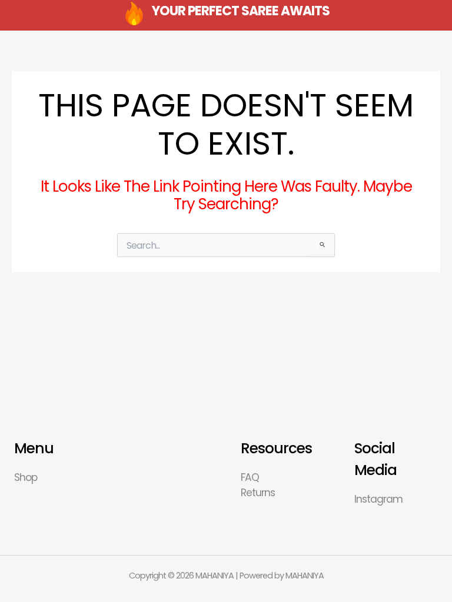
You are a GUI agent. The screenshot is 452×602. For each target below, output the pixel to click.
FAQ (250, 477)
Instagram (378, 499)
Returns (258, 493)
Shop (25, 477)
